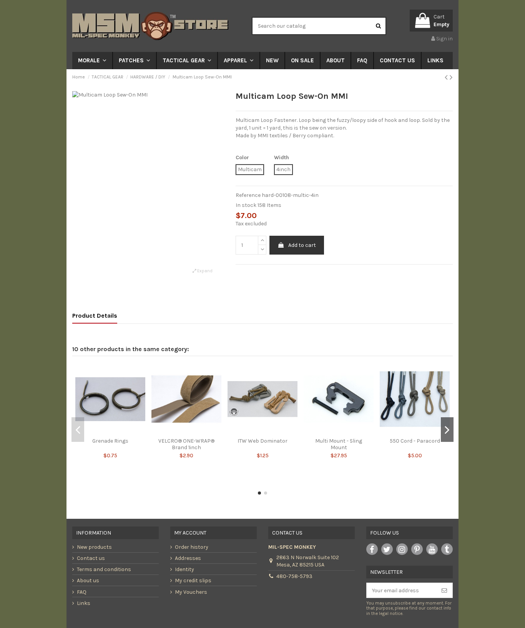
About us (88, 580)
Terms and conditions (104, 569)
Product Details (94, 315)
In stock (246, 205)
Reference (248, 195)
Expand (204, 270)
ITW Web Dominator (262, 441)
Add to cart (302, 245)
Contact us (91, 558)
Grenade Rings (110, 441)
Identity (184, 569)
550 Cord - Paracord (415, 441)
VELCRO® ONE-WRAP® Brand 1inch (186, 444)
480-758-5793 (294, 576)
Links (83, 603)
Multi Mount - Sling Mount (338, 444)
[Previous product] (447, 77)
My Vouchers (191, 592)
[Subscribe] (444, 590)
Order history (191, 547)
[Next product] (451, 77)
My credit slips (193, 580)
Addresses (188, 558)
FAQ (81, 592)
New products (94, 547)
